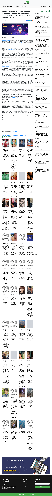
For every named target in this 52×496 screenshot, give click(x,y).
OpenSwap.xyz (24, 60)
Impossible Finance (6, 40)
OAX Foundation (9, 47)
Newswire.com (18, 37)
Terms (24, 481)
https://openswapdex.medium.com (12, 119)
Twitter (25, 58)
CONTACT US (23, 6)
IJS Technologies (17, 45)
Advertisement (25, 484)
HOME (4, 6)
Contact (24, 486)
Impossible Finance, (11, 49)
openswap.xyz (15, 97)
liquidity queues (8, 50)
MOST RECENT (10, 6)
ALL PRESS (17, 6)
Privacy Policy (25, 483)
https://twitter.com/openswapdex (12, 123)
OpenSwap (4, 39)
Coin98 (22, 42)
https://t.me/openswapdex (11, 121)
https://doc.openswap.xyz (9, 117)
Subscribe (42, 486)
